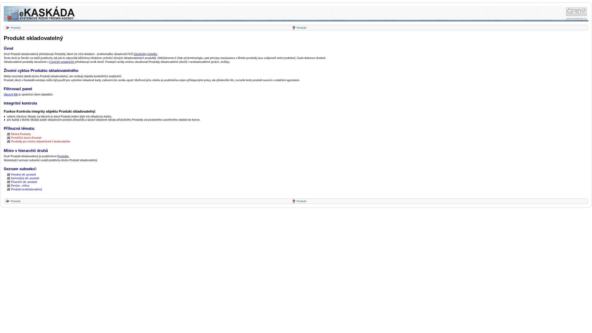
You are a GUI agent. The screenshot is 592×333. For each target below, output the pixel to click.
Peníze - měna (20, 185)
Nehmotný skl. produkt (25, 178)
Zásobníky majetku (145, 54)
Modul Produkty (21, 134)
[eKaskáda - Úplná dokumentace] (39, 14)
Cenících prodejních (61, 62)
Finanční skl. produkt (24, 182)
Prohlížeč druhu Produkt (26, 137)
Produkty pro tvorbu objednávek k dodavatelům (40, 141)
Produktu (63, 156)
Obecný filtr (11, 94)
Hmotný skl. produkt (23, 174)
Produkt (16, 27)
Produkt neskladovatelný (26, 189)
